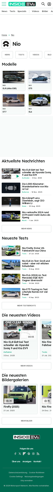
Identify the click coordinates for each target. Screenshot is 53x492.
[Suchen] (43, 4)
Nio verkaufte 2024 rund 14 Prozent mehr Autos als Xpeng (36, 215)
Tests (12, 11)
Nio (12, 35)
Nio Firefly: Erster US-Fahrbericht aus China (34, 249)
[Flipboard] (24, 453)
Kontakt (37, 461)
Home (4, 35)
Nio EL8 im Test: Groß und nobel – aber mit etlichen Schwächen (36, 263)
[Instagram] (33, 453)
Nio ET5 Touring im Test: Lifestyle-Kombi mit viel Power (35, 292)
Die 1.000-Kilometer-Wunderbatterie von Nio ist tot (35, 186)
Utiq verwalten (26, 480)
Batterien (25, 192)
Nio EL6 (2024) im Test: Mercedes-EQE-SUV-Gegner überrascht (34, 278)
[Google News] (28, 453)
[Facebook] (15, 453)
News (4, 11)
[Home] (22, 4)
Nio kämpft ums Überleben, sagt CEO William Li (33, 201)
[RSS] (37, 453)
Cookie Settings (16, 476)
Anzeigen (26, 461)
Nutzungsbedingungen (34, 476)
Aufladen (25, 178)
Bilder (45, 11)
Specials (22, 11)
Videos (35, 11)
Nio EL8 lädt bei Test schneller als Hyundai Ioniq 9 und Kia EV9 (36, 172)
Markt (24, 220)
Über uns (16, 461)
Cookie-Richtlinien (36, 472)
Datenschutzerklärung (18, 472)
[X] (19, 453)
